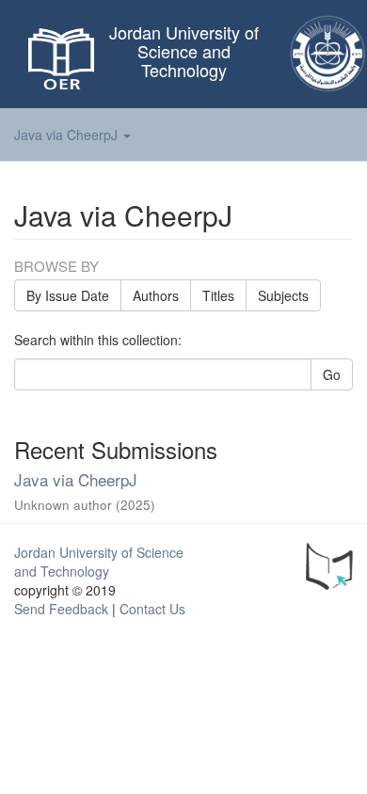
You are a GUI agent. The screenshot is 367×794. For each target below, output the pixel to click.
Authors (156, 295)
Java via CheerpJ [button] (67, 134)
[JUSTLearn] (329, 563)
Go (332, 374)
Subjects (283, 295)
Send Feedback (61, 608)
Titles (218, 295)
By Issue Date (67, 295)
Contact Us (152, 608)
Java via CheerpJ (75, 479)
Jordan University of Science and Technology (99, 561)
